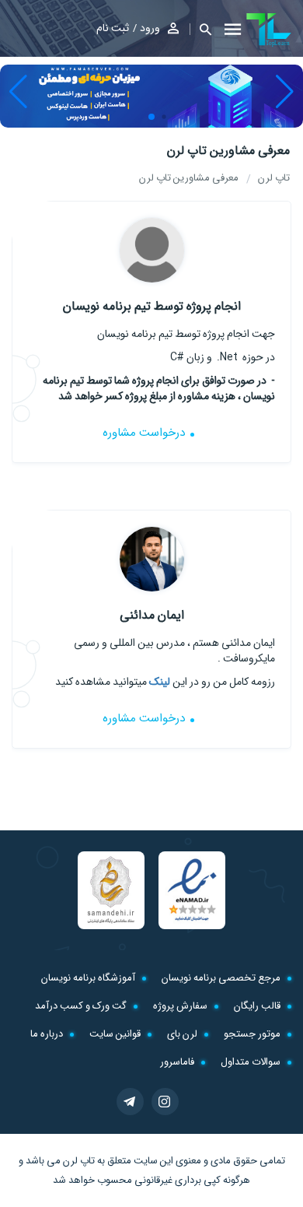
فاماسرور (177, 1062)
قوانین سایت (115, 1034)
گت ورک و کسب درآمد (81, 1006)
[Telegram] (130, 1101)
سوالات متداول (250, 1062)
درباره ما (46, 1034)
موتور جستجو (252, 1034)
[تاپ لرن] (268, 29)
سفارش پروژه (180, 1006)
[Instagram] (165, 1101)
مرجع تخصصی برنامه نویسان (221, 978)
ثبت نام (112, 28)
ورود (150, 28)
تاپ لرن (79, 1161)
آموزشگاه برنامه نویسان (88, 978)
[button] (200, 29)
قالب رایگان (257, 1006)
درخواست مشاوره (144, 432)
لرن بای (182, 1034)
